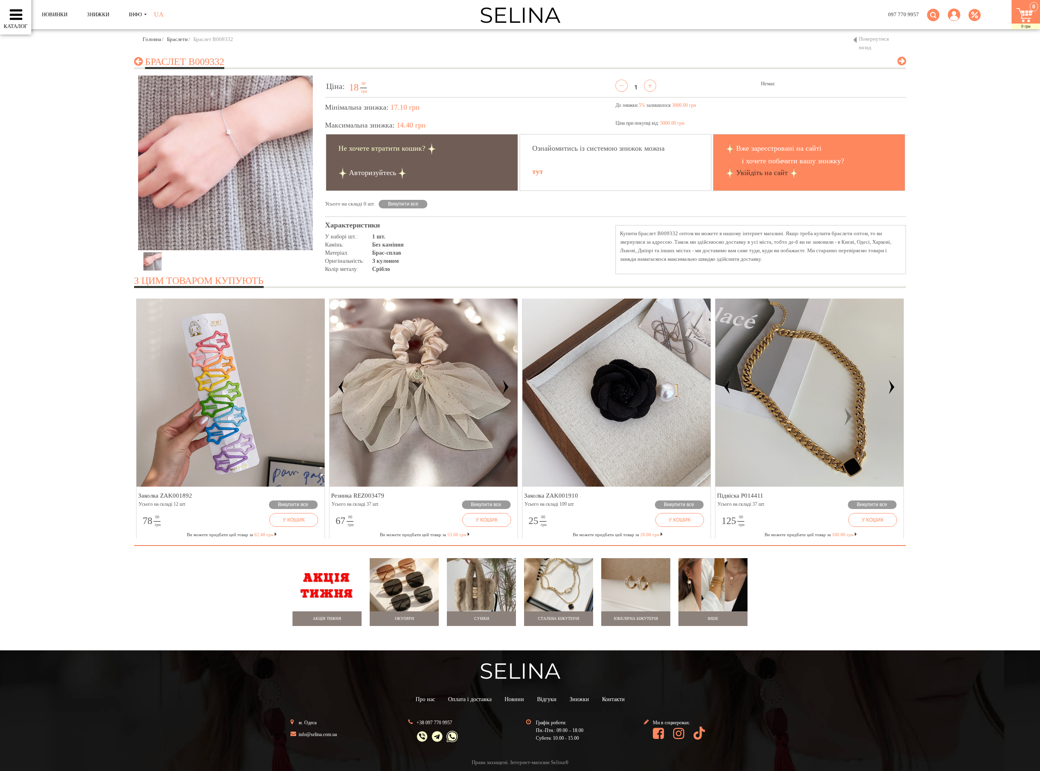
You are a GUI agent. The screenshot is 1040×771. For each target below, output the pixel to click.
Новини (514, 699)
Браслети (177, 39)
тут (537, 171)
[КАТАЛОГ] (16, 15)
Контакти (613, 699)
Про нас (425, 699)
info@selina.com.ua (318, 734)
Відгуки (547, 699)
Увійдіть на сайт (762, 173)
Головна (152, 39)
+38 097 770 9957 (434, 723)
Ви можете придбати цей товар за (423, 534)
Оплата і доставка (470, 699)
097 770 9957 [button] (903, 14)
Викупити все (403, 204)
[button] (954, 20)
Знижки (579, 699)
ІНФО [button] (136, 14)
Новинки (54, 14)
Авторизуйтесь (372, 173)
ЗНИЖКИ (98, 14)
